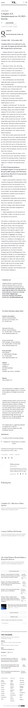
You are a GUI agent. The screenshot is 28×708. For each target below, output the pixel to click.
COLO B (16, 448)
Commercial (22, 682)
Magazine (21, 699)
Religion (2, 685)
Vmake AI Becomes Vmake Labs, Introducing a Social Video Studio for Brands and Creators (17, 605)
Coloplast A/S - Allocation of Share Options (12, 504)
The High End (22, 692)
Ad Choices (12, 693)
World (21, 697)
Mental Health (12, 695)
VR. (14, 2)
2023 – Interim (14, 450)
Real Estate (22, 680)
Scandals (2, 693)
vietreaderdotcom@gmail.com (7, 649)
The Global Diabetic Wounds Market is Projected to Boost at (13, 558)
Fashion (2, 687)
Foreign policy (3, 697)
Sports (2, 699)
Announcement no (5, 450)
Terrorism (2, 689)
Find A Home (22, 684)
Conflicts (2, 691)
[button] (3, 2)
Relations (12, 698)
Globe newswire (14, 464)
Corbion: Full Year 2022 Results (11, 531)
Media (11, 697)
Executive (3, 695)
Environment (3, 683)
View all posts (13, 474)
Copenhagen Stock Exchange (7, 448)
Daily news (12, 700)
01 (9, 450)
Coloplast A (20, 448)
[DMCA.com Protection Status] (21, 705)
